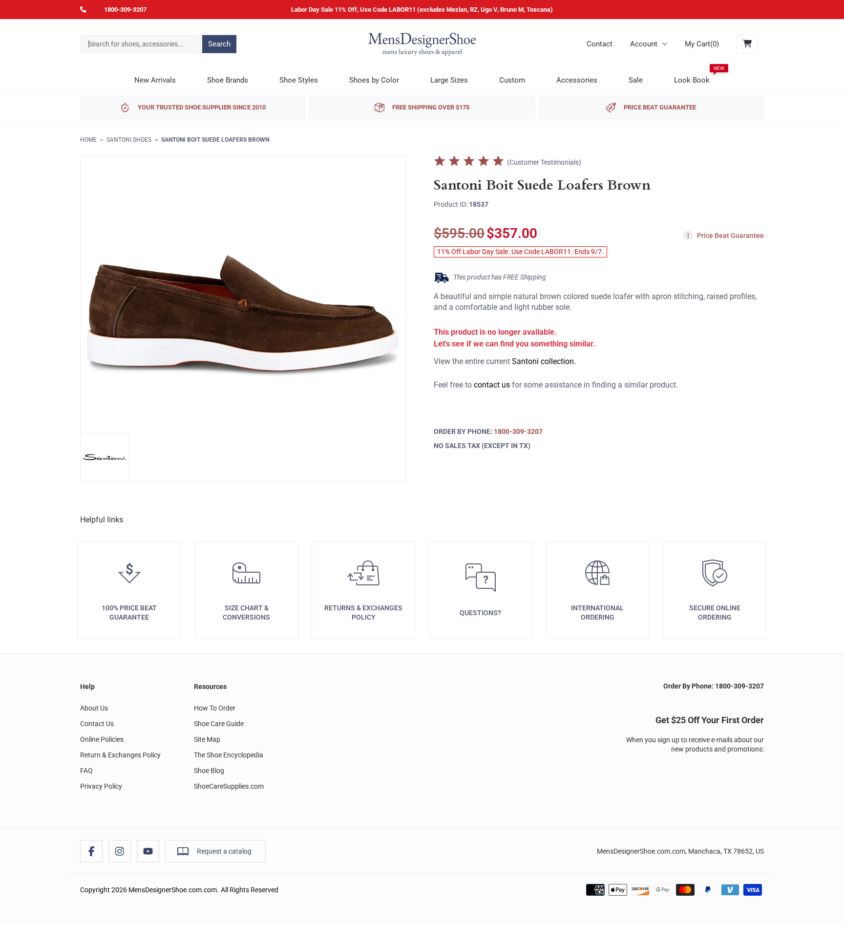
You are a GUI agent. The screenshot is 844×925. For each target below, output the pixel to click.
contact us (492, 385)
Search (219, 44)
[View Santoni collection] (104, 457)
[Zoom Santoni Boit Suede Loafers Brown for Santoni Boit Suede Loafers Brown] (243, 318)
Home (88, 139)
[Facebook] (91, 851)
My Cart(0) (702, 44)
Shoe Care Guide (219, 724)
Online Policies (102, 739)
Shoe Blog (209, 770)
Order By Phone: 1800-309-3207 (713, 686)
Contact (599, 44)
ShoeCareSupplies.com (229, 786)
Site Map (207, 739)
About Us (94, 708)
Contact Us (97, 724)
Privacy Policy (101, 786)
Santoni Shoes (128, 139)
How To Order (214, 708)
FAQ (86, 770)
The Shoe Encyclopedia (228, 755)
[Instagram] (119, 851)
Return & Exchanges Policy (120, 755)
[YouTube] (148, 851)
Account (643, 44)
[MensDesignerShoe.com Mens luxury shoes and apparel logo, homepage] (422, 44)
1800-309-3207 (125, 9)
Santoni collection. (544, 361)
